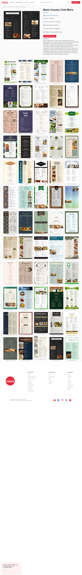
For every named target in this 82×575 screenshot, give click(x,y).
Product (12, 2)
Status (69, 389)
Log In (68, 2)
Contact (69, 383)
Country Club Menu (11, 6)
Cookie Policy (8, 567)
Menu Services (31, 391)
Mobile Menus (31, 385)
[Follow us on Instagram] (62, 400)
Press (69, 378)
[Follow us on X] (66, 400)
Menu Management (32, 376)
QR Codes (30, 387)
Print (50, 374)
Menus (4, 6)
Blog (50, 378)
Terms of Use (70, 385)
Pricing (26, 2)
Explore (50, 383)
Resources (32, 2)
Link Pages (30, 389)
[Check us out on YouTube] (54, 400)
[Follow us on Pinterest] (70, 400)
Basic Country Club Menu (21, 6)
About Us (70, 376)
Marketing (30, 383)
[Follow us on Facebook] (58, 400)
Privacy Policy (71, 387)
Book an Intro (75, 2)
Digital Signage (31, 378)
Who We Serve (19, 2)
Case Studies (51, 376)
